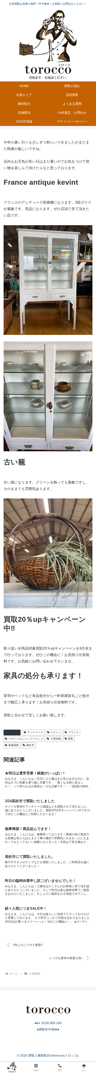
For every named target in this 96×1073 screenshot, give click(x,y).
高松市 (30, 745)
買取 (70, 738)
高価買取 (13, 745)
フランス (73, 732)
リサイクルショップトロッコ (25, 738)
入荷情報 (13, 732)
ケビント (55, 732)
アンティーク (35, 732)
